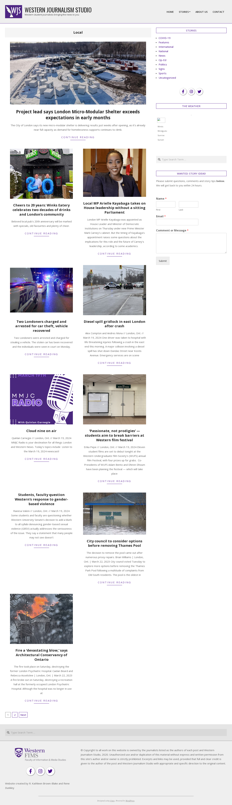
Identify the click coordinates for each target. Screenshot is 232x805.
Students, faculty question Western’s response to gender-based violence (41, 499)
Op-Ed (162, 60)
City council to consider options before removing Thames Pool (114, 543)
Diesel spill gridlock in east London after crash (114, 323)
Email (161, 216)
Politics (163, 64)
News (162, 55)
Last (181, 209)
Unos (112, 800)
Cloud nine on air (41, 430)
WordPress (130, 800)
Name (161, 198)
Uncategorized (167, 77)
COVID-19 (165, 38)
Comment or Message (172, 230)
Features (164, 42)
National (163, 51)
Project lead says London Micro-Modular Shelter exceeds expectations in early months (78, 115)
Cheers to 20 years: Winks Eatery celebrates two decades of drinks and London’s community (41, 209)
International (166, 46)
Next (23, 714)
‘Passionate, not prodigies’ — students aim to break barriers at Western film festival (114, 435)
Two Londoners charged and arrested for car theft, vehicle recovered (41, 326)
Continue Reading (78, 137)
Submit (163, 260)
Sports (162, 73)
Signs (162, 69)
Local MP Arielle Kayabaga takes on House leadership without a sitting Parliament (114, 208)
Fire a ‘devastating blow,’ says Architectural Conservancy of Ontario (41, 655)
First (158, 209)
